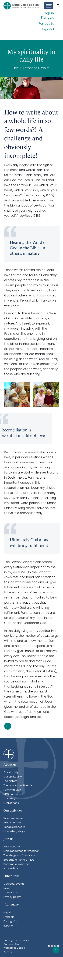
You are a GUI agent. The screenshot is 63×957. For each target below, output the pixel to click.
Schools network (14, 827)
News (7, 888)
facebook (53, 946)
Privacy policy (12, 897)
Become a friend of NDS (19, 860)
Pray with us (11, 868)
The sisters (10, 781)
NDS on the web (14, 794)
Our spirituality (13, 777)
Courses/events (14, 884)
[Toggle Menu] (49, 6)
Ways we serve (13, 818)
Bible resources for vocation (22, 851)
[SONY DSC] (17, 394)
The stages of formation (19, 855)
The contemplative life (18, 785)
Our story (9, 798)
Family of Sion (12, 790)
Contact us (11, 892)
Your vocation (12, 847)
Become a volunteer (17, 864)
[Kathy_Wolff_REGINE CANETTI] (46, 394)
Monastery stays (14, 831)
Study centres (13, 822)
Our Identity (11, 772)
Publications (11, 803)
